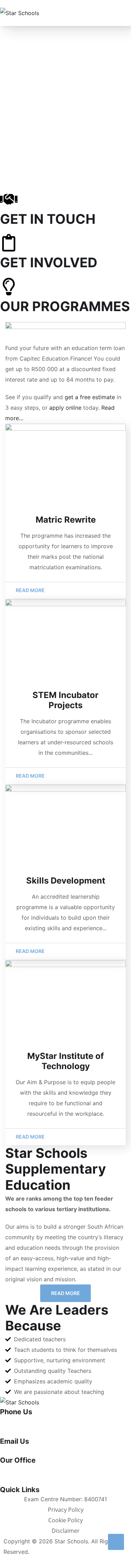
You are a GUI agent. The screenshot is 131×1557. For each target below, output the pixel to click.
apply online (65, 407)
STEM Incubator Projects (65, 700)
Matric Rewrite (66, 520)
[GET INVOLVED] (8, 242)
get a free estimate (90, 397)
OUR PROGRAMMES (65, 306)
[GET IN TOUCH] (8, 199)
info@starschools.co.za (30, 1450)
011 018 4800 (17, 1421)
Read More (65, 1293)
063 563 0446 (19, 1431)
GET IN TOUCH (47, 219)
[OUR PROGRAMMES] (8, 286)
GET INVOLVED (48, 262)
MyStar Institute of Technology (65, 1061)
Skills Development (65, 880)
